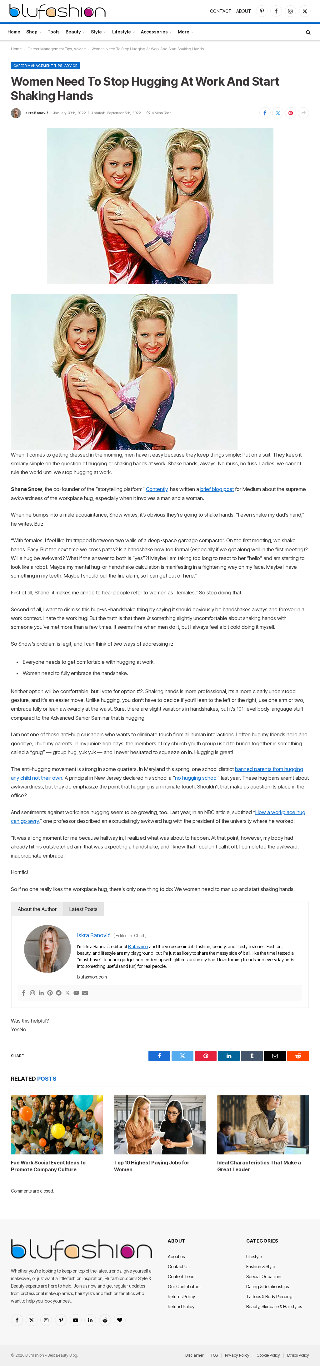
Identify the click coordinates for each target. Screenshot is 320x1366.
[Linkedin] (41, 993)
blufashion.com (92, 976)
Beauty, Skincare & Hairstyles (274, 1306)
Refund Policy (181, 1306)
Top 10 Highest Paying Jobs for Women (151, 1166)
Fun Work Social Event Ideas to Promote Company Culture (48, 1166)
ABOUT (243, 11)
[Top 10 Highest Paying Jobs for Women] (160, 1125)
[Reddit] (59, 993)
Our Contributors (184, 1286)
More (183, 31)
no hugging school (196, 778)
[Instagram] (32, 993)
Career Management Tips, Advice (57, 49)
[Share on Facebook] (265, 112)
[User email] (85, 993)
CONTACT (221, 11)
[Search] (308, 32)
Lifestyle (121, 31)
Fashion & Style (260, 1266)
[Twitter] (67, 993)
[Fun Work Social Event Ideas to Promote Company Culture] (57, 1125)
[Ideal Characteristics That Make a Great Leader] (263, 1125)
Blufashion (138, 946)
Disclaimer (194, 1355)
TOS (214, 1355)
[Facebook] (24, 993)
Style (96, 31)
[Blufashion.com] (57, 11)
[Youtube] (76, 993)
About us (176, 1256)
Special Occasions (264, 1276)
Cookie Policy (268, 1355)
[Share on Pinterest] (290, 112)
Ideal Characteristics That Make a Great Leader (259, 1166)
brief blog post (217, 489)
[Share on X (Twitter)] (277, 112)
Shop (32, 31)
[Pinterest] (50, 993)
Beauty (73, 31)
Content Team (182, 1276)
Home (14, 31)
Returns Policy (181, 1296)
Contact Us (178, 1266)
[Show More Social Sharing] (303, 112)
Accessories (154, 31)
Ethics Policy (298, 1355)
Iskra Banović (36, 113)
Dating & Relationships (267, 1286)
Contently (157, 489)
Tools (54, 31)
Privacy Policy (237, 1355)
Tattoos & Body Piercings (270, 1296)
